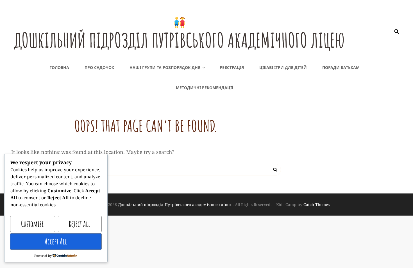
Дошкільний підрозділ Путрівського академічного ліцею (179, 40)
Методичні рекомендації (204, 87)
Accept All (56, 241)
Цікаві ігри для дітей (283, 67)
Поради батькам (341, 67)
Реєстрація (232, 67)
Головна (59, 67)
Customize (32, 224)
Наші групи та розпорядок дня (165, 67)
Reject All (79, 224)
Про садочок (99, 67)
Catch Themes (316, 204)
